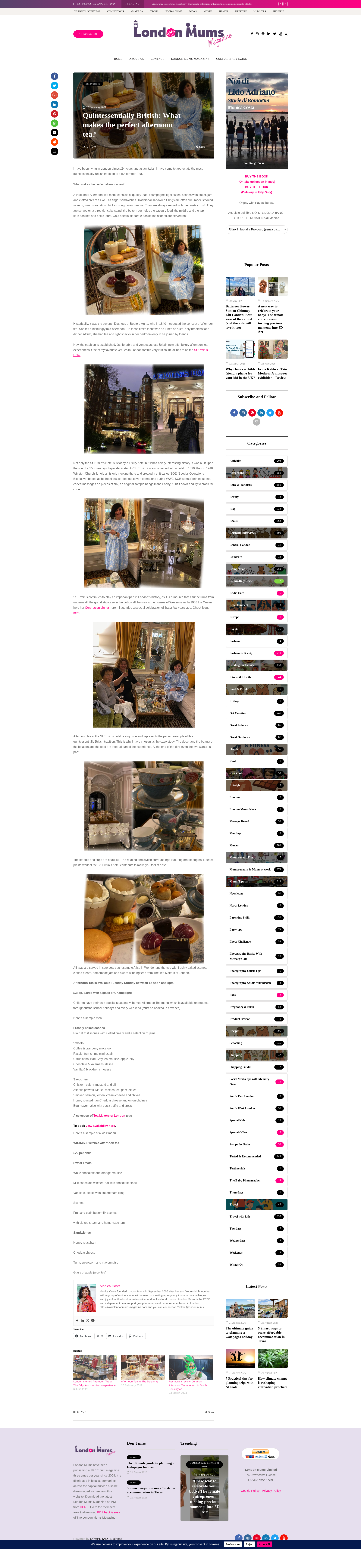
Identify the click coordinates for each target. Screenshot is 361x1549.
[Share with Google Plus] (54, 95)
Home (118, 58)
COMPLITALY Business (106, 1538)
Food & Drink (173, 11)
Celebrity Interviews (87, 11)
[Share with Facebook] (54, 76)
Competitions (115, 11)
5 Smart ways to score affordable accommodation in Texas (271, 1334)
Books (193, 11)
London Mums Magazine (190, 58)
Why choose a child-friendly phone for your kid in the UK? (240, 373)
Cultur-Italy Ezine (231, 58)
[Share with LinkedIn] (54, 104)
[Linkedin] (82, 1321)
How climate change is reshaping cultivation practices (272, 1383)
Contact (157, 58)
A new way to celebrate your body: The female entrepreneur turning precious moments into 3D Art (199, 3)
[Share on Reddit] (54, 142)
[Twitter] (87, 1321)
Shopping (278, 11)
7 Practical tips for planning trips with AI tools (239, 1383)
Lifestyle (241, 11)
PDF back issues (108, 1512)
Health (223, 11)
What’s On (137, 11)
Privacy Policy (271, 1490)
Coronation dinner (97, 607)
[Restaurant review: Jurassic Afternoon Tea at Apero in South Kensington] (191, 1367)
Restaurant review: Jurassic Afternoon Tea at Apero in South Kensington (188, 1385)
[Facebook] (77, 1321)
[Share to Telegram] (54, 132)
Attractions (93, 84)
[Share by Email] (54, 151)
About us (136, 58)
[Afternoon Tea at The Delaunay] (143, 1367)
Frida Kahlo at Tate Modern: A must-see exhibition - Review (272, 373)
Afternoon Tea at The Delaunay (139, 1381)
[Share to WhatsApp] (54, 123)
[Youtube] (93, 1321)
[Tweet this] (54, 85)
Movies (208, 11)
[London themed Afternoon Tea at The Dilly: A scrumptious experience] (95, 1367)
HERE (84, 1507)
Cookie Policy (250, 1490)
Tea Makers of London (109, 1115)
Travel (154, 11)
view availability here (100, 1125)
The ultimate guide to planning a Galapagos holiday (239, 1332)
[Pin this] (54, 114)
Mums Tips (259, 11)
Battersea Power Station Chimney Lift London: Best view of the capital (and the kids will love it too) (239, 316)
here (76, 612)
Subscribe (90, 34)
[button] (143, 262)
